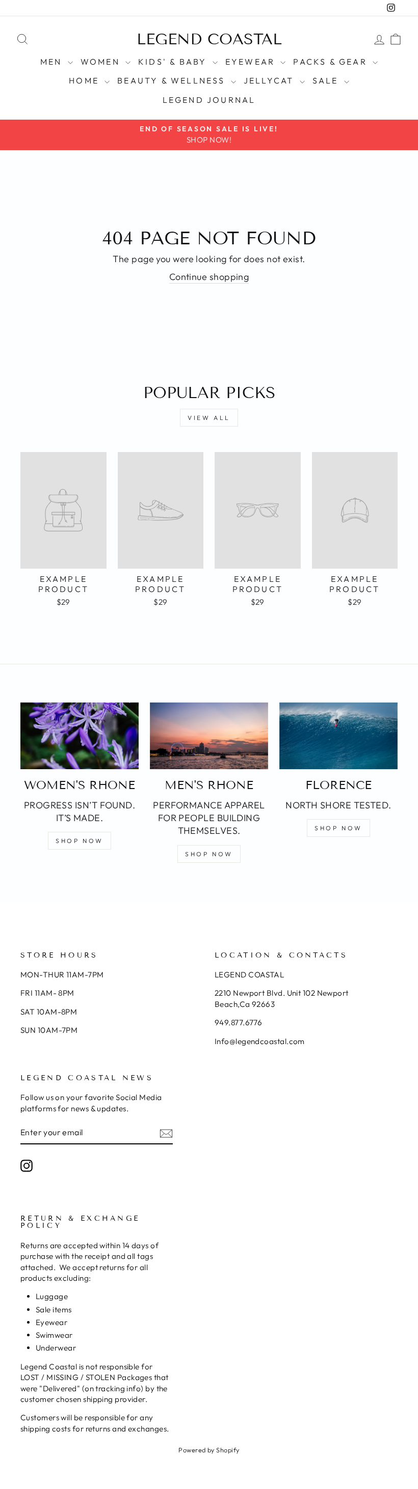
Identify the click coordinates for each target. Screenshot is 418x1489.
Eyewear (251, 62)
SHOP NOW (79, 841)
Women (102, 62)
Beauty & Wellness (172, 80)
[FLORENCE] (338, 736)
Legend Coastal (209, 39)
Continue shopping (209, 277)
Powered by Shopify (208, 1450)
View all (209, 418)
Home (85, 80)
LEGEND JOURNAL (209, 100)
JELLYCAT (270, 80)
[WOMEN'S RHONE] (79, 736)
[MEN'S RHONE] (209, 736)
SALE (327, 80)
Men (52, 62)
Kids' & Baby (174, 62)
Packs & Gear (331, 62)
